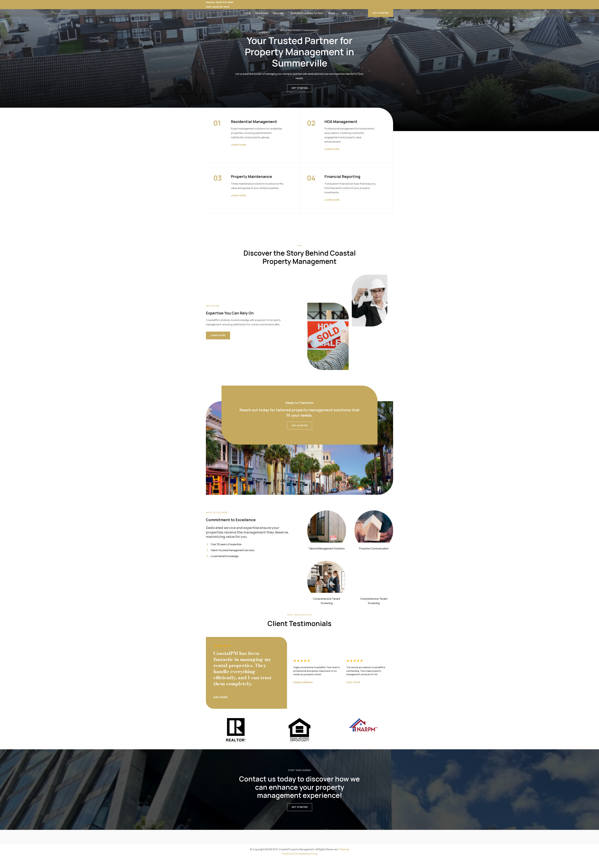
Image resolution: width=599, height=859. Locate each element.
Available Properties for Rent (307, 13)
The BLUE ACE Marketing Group (299, 853)
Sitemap (344, 849)
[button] (284, 13)
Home (247, 13)
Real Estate (261, 13)
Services (278, 13)
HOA (344, 13)
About (331, 13)
